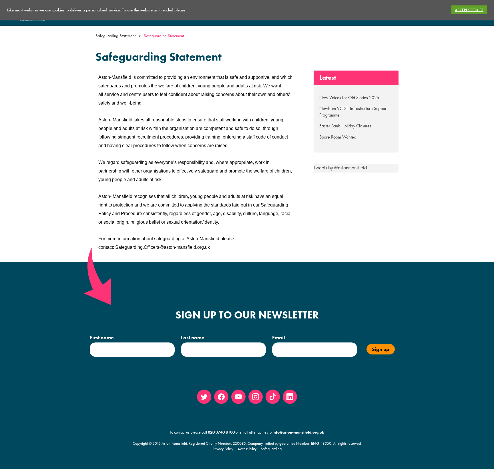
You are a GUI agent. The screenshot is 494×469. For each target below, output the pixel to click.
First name (102, 337)
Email (278, 337)
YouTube (238, 397)
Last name (192, 337)
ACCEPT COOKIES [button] (469, 9)
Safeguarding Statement (115, 36)
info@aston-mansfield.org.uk (298, 432)
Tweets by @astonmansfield (340, 167)
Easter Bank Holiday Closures (345, 126)
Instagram (255, 397)
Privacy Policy (223, 448)
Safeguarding (271, 448)
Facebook (221, 397)
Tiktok (273, 397)
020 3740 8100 (221, 432)
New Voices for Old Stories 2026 (349, 98)
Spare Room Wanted (337, 137)
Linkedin (290, 397)
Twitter (204, 397)
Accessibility (247, 448)
